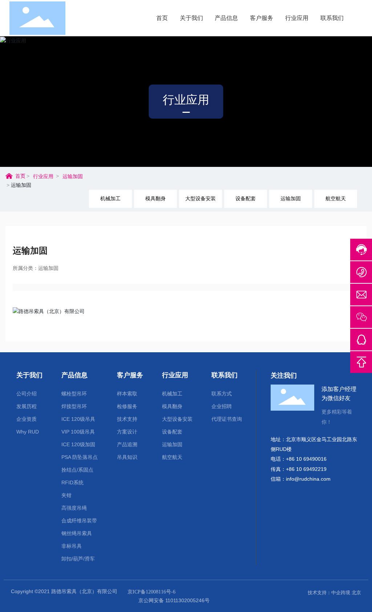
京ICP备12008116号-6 (151, 592)
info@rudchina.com (308, 479)
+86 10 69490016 (306, 459)
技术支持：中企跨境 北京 (334, 592)
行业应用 (186, 99)
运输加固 (72, 176)
